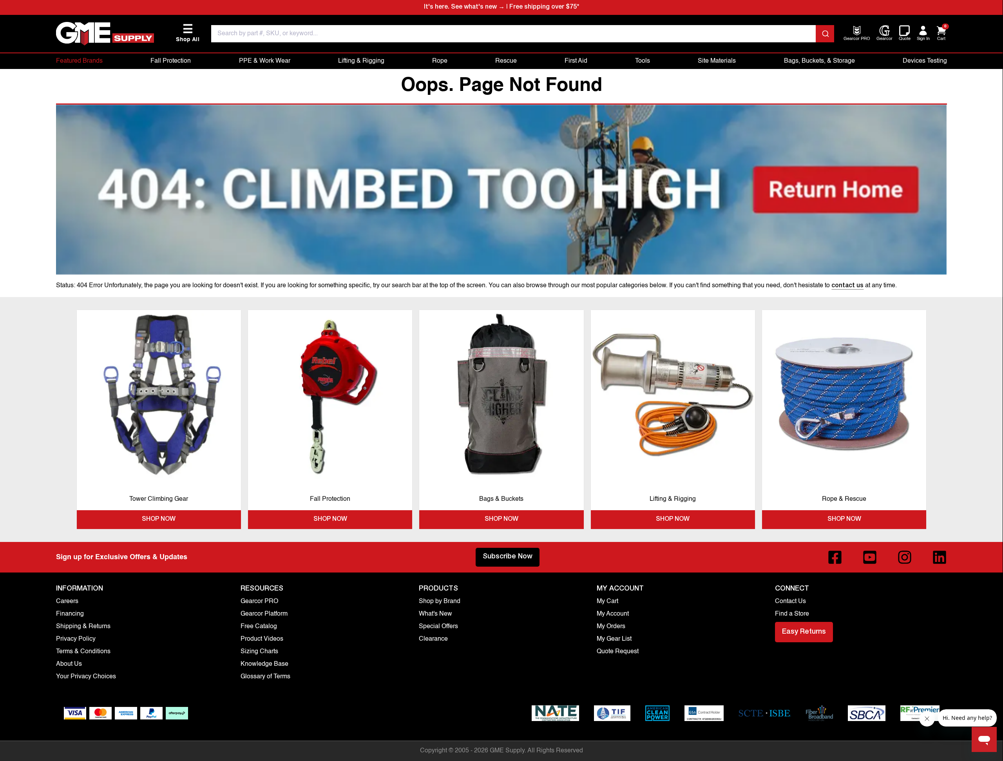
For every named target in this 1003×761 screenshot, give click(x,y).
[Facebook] (834, 557)
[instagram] (904, 557)
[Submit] (825, 33)
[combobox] (522, 33)
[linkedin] (939, 557)
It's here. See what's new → (464, 7)
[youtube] (869, 557)
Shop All (187, 33)
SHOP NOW (159, 519)
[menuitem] (857, 39)
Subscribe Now (507, 556)
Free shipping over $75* (544, 7)
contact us (847, 286)
